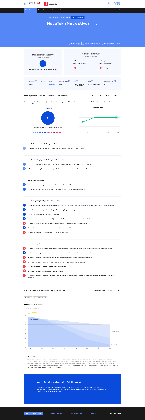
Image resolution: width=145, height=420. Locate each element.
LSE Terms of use (56, 413)
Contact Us (117, 10)
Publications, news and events (47, 10)
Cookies (93, 413)
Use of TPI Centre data (33, 413)
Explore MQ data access (112, 43)
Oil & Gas (52, 84)
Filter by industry (53, 17)
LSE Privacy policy (76, 413)
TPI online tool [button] (29, 10)
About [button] (61, 10)
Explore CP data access (92, 43)
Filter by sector (65, 17)
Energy (43, 84)
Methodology (75, 43)
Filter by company (77, 17)
